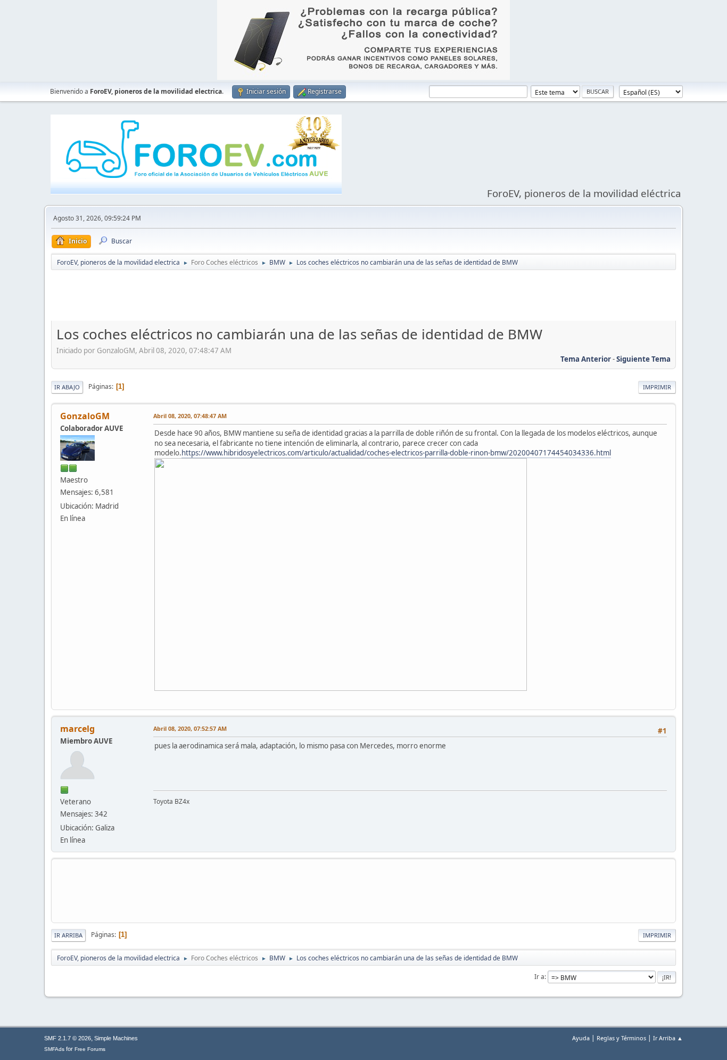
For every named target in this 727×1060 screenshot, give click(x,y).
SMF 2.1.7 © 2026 (67, 1038)
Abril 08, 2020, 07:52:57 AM (190, 728)
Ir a (539, 976)
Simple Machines (116, 1038)
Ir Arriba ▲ (668, 1038)
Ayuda (581, 1038)
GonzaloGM (85, 416)
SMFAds (54, 1049)
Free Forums (90, 1049)
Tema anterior (585, 359)
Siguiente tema (643, 359)
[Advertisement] (363, 298)
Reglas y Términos (621, 1038)
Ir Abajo (67, 387)
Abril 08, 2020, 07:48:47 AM (190, 416)
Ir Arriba (68, 935)
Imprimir (657, 387)
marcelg (77, 729)
